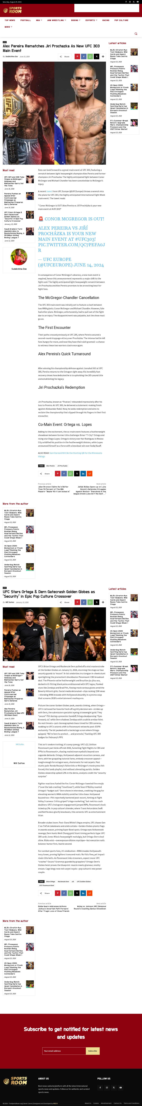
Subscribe (92, 1051)
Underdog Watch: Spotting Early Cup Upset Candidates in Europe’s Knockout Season (13, 569)
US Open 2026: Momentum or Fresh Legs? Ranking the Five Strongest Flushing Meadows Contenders (119, 90)
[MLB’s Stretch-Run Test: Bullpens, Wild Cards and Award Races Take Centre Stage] (30, 513)
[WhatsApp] (90, 56)
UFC (4, 42)
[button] (136, 33)
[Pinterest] (77, 56)
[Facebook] (126, 2)
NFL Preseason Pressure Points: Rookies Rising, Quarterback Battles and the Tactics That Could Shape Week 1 (13, 532)
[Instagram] (130, 2)
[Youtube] (137, 2)
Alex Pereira (50, 466)
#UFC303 (84, 239)
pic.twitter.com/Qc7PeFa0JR (71, 247)
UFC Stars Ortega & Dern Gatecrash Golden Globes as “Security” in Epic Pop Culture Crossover (13, 216)
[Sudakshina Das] (19, 257)
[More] (103, 56)
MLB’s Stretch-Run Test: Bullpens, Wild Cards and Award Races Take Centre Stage (12, 515)
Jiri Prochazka (62, 466)
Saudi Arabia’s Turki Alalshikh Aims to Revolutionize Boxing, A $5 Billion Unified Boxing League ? (14, 233)
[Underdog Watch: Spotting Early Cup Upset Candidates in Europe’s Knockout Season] (30, 567)
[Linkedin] (83, 473)
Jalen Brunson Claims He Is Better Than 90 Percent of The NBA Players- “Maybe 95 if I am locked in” (54, 489)
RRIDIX (55, 1103)
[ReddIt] (89, 473)
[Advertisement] (106, 8)
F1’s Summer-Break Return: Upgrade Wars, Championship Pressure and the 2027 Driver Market (119, 125)
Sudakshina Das (11, 56)
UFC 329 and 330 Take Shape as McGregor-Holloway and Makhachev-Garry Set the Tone (14, 181)
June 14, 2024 (89, 265)
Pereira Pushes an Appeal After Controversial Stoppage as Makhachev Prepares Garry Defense (13, 199)
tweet (49, 191)
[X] (133, 2)
